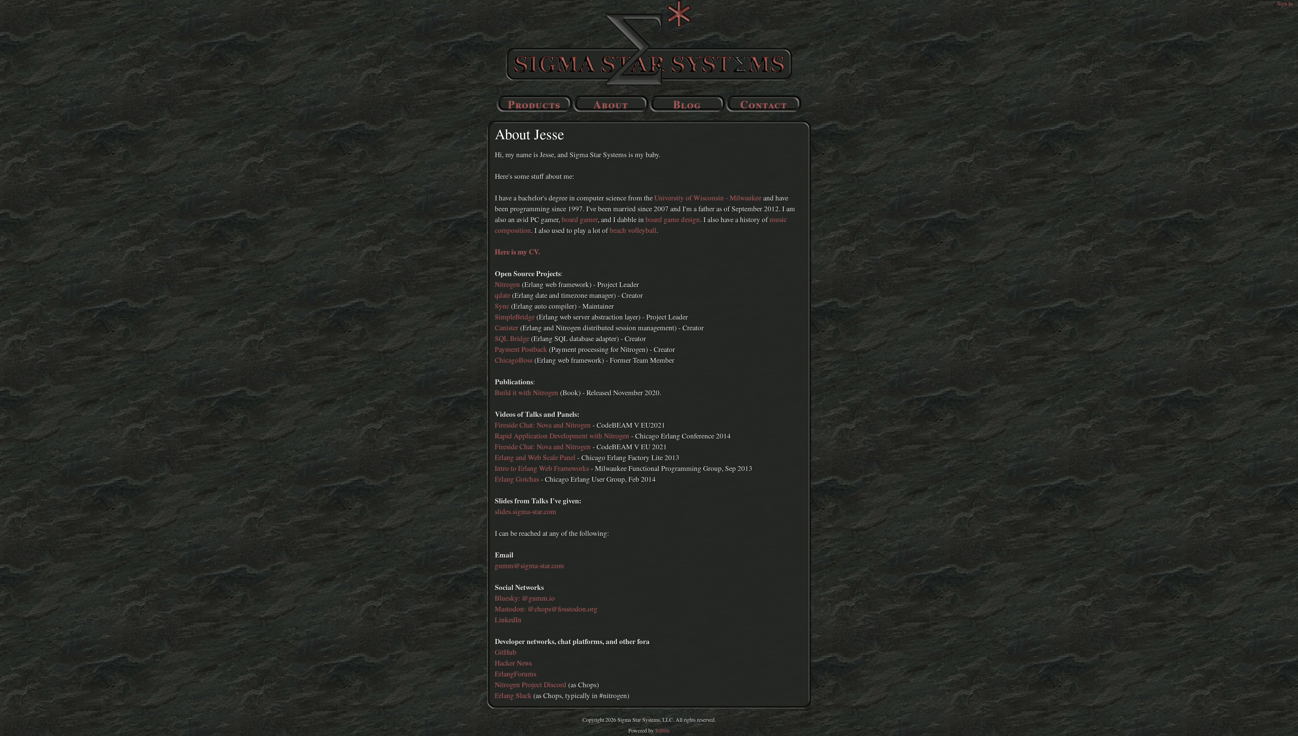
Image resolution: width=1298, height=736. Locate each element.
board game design (673, 219)
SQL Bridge (512, 338)
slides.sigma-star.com (525, 511)
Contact (763, 104)
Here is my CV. (517, 251)
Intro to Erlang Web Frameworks (542, 468)
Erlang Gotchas (517, 479)
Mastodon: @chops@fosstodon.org (546, 609)
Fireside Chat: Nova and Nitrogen (543, 425)
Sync (502, 306)
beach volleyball (633, 230)
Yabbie (662, 730)
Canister (507, 327)
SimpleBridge (515, 317)
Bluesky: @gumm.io (525, 598)
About (611, 104)
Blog (687, 104)
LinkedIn (508, 619)
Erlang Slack (513, 695)
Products (534, 104)
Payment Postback (521, 349)
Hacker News (513, 663)
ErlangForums (515, 674)
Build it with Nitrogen (526, 392)
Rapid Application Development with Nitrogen (562, 436)
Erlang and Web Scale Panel (535, 457)
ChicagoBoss (514, 360)
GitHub (505, 652)
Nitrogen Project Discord (531, 684)
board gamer (580, 219)
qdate (502, 295)
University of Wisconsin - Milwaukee (708, 198)
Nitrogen (507, 284)
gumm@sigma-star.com (529, 565)
